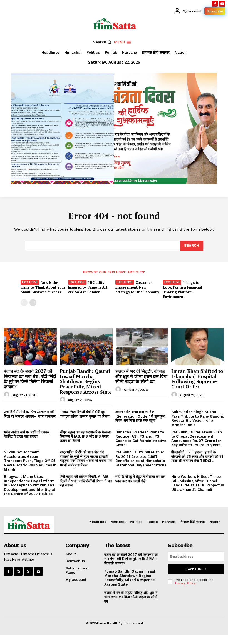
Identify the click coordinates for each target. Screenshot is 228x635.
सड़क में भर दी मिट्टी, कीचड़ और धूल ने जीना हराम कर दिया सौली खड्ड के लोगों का (141, 376)
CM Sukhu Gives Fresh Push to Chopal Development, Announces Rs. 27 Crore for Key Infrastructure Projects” (196, 438)
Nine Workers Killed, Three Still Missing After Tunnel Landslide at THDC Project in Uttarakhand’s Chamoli (197, 483)
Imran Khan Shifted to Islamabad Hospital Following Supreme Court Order (197, 379)
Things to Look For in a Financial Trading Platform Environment (182, 289)
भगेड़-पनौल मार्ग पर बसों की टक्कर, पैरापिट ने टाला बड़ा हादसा (27, 434)
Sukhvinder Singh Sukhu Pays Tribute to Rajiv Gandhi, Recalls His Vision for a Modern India (197, 418)
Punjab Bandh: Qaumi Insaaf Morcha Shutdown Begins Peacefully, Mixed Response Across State (86, 381)
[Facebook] (215, 4)
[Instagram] (18, 571)
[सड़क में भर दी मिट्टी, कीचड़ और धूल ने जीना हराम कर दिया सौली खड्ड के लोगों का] (141, 346)
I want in (193, 569)
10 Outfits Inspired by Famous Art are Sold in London (87, 287)
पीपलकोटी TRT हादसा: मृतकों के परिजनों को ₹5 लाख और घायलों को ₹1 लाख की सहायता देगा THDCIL (197, 456)
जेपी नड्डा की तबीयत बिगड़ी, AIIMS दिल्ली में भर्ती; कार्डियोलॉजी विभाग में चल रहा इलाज (86, 480)
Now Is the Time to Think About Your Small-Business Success (43, 287)
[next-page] (32, 302)
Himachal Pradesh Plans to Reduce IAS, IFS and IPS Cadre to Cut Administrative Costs (140, 438)
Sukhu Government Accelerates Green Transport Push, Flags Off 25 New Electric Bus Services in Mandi (30, 460)
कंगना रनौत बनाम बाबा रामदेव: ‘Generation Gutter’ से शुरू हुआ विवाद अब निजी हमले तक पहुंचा (140, 416)
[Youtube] (222, 4)
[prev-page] (24, 302)
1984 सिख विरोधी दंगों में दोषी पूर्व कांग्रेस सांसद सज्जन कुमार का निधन (84, 414)
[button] (103, 42)
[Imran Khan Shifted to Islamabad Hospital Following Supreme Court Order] (197, 346)
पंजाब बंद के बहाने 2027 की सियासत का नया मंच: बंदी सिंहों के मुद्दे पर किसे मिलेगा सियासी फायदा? (30, 379)
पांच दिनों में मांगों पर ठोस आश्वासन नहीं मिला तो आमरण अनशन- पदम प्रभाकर (30, 414)
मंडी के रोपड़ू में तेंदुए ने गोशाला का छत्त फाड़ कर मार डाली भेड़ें (140, 478)
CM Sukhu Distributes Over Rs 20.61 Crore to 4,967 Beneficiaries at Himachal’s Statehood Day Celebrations (140, 458)
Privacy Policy (185, 583)
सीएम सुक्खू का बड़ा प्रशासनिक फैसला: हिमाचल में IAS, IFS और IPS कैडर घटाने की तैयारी (86, 436)
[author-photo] (7, 395)
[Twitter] (28, 571)
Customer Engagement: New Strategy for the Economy (137, 287)
